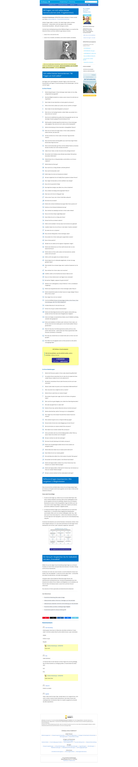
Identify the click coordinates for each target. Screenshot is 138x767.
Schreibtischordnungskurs (57, 751)
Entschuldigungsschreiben (56, 742)
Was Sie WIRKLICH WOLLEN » (90, 56)
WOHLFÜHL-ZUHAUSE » (88, 62)
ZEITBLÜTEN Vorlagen (68, 740)
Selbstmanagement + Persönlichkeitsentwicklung (58, 19)
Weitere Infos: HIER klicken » (90, 95)
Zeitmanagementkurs (70, 751)
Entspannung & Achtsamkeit (58, 735)
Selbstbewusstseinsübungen (68, 747)
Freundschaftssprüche (79, 742)
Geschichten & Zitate (74, 736)
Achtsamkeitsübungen (60, 746)
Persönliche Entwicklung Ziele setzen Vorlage (54, 597)
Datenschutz (72, 760)
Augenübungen (82, 746)
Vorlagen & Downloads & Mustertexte (87, 735)
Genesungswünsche (68, 742)
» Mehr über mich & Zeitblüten (89, 35)
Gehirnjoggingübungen (82, 747)
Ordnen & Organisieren (71, 735)
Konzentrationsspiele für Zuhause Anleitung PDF (55, 609)
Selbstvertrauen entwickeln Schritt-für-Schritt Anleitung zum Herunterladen (61, 603)
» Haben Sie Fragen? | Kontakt (89, 37)
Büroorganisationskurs (81, 751)
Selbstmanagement (46, 735)
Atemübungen (91, 746)
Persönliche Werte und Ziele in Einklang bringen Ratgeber (57, 606)
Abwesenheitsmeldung (91, 742)
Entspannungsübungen (48, 746)
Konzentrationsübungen (72, 746)
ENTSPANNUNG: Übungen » (89, 50)
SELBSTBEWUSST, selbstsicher (90, 53)
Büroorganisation (64, 736)
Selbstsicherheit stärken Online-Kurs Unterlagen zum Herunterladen (59, 600)
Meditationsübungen (56, 747)
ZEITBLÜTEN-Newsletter (82, 4)
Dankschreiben (45, 742)
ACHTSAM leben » (87, 48)
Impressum (65, 760)
